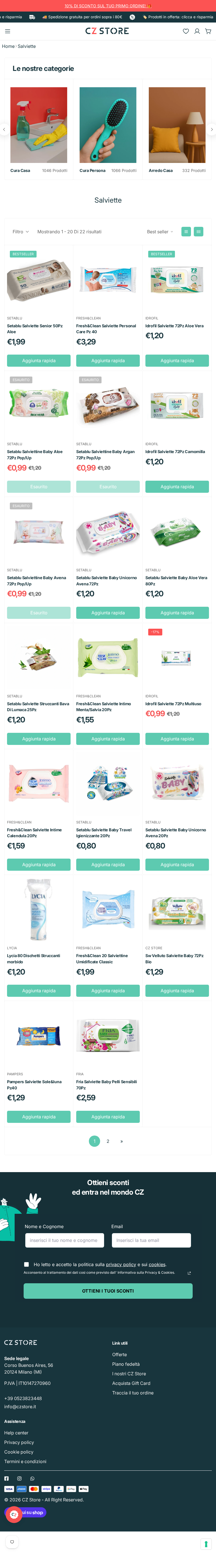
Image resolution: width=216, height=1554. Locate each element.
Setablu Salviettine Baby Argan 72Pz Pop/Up (105, 454)
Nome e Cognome (44, 1226)
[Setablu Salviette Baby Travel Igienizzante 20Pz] (108, 784)
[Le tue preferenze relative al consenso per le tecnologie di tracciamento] (206, 1544)
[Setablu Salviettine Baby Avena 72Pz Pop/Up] (39, 531)
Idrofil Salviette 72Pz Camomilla (175, 451)
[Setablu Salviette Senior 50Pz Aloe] (39, 280)
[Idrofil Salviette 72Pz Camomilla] (177, 405)
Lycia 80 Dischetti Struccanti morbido (33, 958)
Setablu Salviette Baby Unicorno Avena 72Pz (106, 580)
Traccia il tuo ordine (133, 1393)
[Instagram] (19, 1478)
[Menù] (7, 31)
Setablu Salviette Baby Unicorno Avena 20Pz (175, 832)
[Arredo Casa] (177, 125)
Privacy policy (19, 1442)
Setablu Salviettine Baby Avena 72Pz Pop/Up (36, 580)
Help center (16, 1433)
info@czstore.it (20, 1406)
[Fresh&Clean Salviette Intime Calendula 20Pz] (39, 784)
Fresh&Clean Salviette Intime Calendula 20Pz (34, 832)
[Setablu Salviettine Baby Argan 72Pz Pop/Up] (108, 405)
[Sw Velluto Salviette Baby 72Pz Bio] (177, 909)
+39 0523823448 (23, 1398)
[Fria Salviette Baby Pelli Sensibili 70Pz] (108, 1035)
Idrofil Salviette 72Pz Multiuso (173, 703)
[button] (208, 31)
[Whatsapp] (32, 1478)
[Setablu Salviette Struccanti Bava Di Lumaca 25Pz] (39, 657)
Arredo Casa (161, 170)
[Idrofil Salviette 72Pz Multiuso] (177, 657)
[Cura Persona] (108, 125)
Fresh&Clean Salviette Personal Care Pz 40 (106, 328)
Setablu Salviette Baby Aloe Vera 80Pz (176, 580)
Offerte (119, 1354)
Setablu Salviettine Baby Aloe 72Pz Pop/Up (35, 454)
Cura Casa (20, 170)
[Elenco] (186, 231)
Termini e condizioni (25, 1461)
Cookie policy (18, 1452)
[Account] (197, 31)
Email (117, 1226)
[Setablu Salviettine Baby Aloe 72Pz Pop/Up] (39, 405)
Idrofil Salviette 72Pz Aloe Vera (174, 325)
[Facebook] (6, 1478)
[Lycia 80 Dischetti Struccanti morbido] (39, 909)
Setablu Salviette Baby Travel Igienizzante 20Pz (104, 832)
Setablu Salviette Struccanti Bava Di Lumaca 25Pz (38, 706)
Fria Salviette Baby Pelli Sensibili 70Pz (106, 1084)
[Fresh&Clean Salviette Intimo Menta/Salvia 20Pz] (108, 657)
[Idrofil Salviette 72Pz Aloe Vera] (177, 280)
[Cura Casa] (38, 125)
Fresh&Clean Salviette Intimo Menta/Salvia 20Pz (103, 706)
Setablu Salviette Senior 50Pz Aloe (35, 328)
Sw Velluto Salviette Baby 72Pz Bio (174, 958)
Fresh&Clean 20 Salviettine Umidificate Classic (102, 958)
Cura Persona (92, 170)
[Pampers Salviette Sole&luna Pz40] (39, 1035)
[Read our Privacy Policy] (189, 1273)
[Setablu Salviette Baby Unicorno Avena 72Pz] (108, 531)
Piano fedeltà (126, 1364)
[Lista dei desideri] (186, 31)
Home (8, 46)
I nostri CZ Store (129, 1373)
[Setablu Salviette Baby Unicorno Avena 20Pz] (177, 784)
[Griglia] (198, 231)
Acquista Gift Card (131, 1383)
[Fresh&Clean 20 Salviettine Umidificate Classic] (108, 909)
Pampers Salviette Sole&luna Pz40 (34, 1084)
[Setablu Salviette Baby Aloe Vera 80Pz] (177, 531)
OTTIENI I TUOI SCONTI (108, 1291)
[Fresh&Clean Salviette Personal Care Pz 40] (108, 280)
